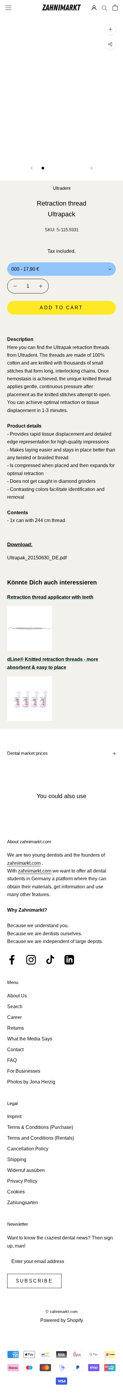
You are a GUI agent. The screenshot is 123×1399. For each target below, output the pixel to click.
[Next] (92, 168)
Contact (15, 1049)
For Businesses (23, 1071)
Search (14, 1006)
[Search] (104, 7)
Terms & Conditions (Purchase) (40, 1127)
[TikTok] (50, 960)
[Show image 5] (68, 168)
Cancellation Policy (27, 1148)
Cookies (16, 1191)
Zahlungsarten (22, 1202)
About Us (17, 995)
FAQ (12, 1060)
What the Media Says (29, 1038)
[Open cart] (115, 7)
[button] (61, 324)
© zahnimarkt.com (62, 1311)
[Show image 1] (42, 168)
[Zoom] (110, 29)
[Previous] (32, 168)
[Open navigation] (8, 7)
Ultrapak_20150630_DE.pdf (37, 557)
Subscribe (34, 1280)
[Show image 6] (74, 168)
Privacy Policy (22, 1181)
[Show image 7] (80, 168)
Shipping (16, 1159)
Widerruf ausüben (26, 1170)
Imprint (14, 1116)
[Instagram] (31, 960)
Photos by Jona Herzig (31, 1081)
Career (14, 1017)
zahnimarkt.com (24, 863)
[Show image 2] (49, 168)
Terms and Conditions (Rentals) (40, 1138)
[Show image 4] (61, 168)
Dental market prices (27, 753)
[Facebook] (12, 960)
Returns (15, 1028)
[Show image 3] (55, 168)
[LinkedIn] (69, 960)
